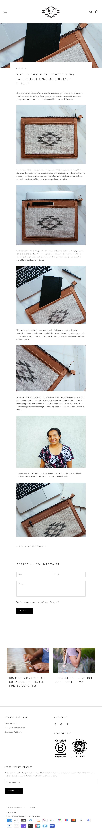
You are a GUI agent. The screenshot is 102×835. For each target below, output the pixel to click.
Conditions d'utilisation (13, 732)
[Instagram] (61, 724)
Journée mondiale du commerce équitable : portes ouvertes (27, 682)
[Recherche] (90, 11)
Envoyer (24, 611)
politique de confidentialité (15, 728)
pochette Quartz (43, 96)
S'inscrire (13, 791)
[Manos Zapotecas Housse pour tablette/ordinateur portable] (51, 134)
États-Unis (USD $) (14, 807)
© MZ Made (11, 813)
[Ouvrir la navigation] (5, 12)
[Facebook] (55, 724)
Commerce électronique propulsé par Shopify (24, 816)
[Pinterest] (67, 724)
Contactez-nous (10, 723)
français (33, 807)
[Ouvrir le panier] (96, 11)
